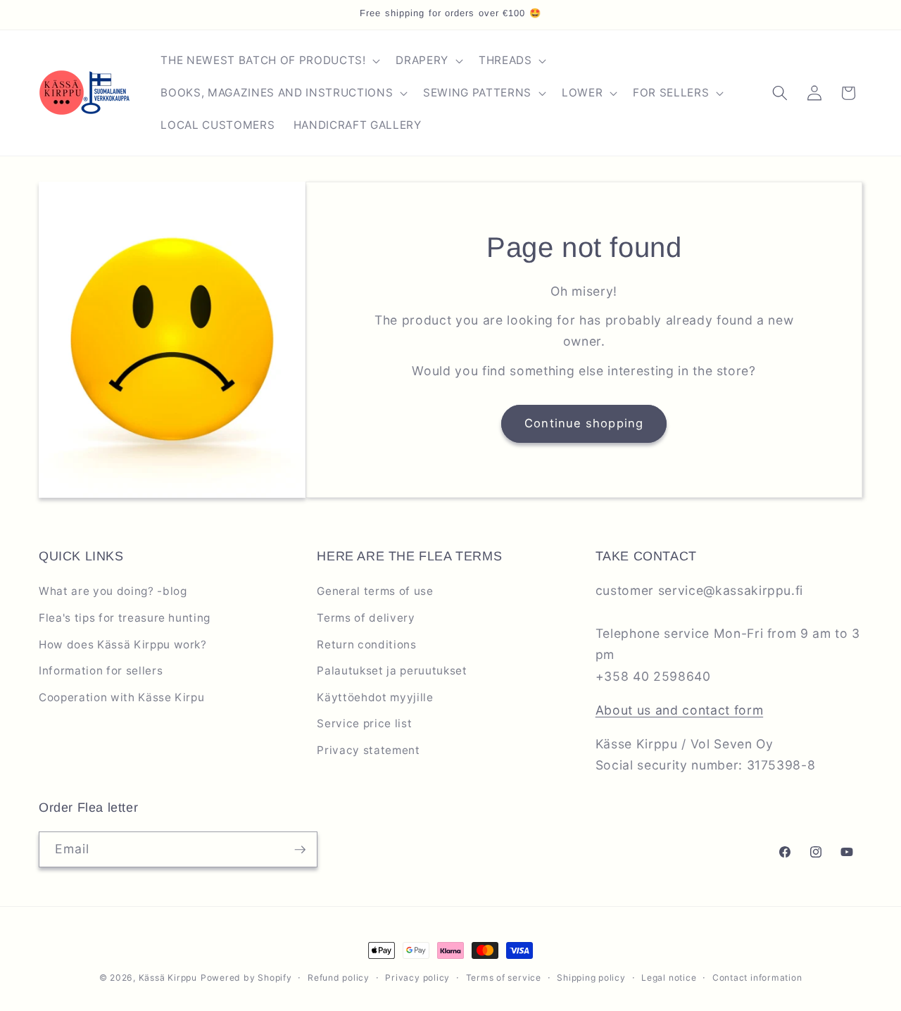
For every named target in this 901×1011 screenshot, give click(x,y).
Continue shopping (583, 423)
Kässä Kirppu (168, 977)
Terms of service (503, 977)
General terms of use (375, 591)
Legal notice (668, 977)
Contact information (757, 977)
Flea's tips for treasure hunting (124, 617)
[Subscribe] (300, 849)
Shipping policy (591, 977)
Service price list (364, 723)
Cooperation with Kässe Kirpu (121, 697)
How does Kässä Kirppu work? (123, 644)
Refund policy (339, 977)
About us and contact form (680, 710)
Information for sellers (101, 670)
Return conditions (366, 644)
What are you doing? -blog (113, 591)
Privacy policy (417, 977)
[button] (268, 60)
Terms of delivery (366, 617)
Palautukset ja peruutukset (392, 670)
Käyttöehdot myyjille (375, 697)
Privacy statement (368, 750)
